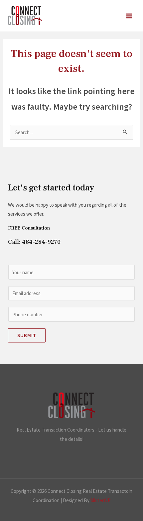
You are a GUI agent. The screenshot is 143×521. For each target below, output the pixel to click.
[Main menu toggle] (129, 15)
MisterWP (100, 500)
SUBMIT (26, 335)
